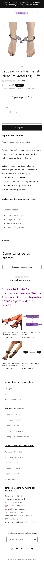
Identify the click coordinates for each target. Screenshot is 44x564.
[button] (5, 13)
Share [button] (6, 240)
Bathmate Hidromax (13, 399)
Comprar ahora (22, 128)
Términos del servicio (13, 468)
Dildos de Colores (12, 426)
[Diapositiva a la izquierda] (16, 66)
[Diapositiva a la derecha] (27, 66)
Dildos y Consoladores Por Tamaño (19, 437)
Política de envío (11, 463)
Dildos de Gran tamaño (14, 431)
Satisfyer (8, 389)
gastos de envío (8, 88)
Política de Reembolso (14, 457)
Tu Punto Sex (17, 559)
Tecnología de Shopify (29, 559)
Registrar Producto (12, 474)
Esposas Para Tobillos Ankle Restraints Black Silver (11, 364)
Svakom (8, 394)
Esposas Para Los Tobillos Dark (30, 364)
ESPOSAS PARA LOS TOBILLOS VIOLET (32, 334)
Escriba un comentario (22, 267)
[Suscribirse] (34, 539)
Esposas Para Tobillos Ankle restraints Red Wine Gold (11, 334)
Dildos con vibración (13, 420)
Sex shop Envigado (12, 479)
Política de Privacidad (13, 452)
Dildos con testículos (13, 415)
